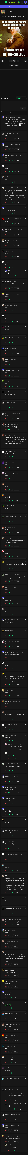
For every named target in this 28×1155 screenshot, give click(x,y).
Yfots (8, 270)
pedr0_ (7, 462)
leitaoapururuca (9, 1002)
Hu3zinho (7, 619)
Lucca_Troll (8, 820)
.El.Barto (7, 876)
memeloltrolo (8, 1024)
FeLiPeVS (7, 240)
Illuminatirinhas (9, 574)
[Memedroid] (5, 2)
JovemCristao (8, 1068)
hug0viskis (7, 992)
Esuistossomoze (9, 663)
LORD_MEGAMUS (9, 505)
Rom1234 (10, 744)
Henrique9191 (8, 641)
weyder (7, 587)
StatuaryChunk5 (9, 381)
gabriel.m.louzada (9, 970)
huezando (7, 609)
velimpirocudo (8, 1057)
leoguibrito (7, 830)
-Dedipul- (7, 551)
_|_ (6, 674)
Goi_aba (7, 787)
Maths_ (7, 809)
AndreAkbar (8, 538)
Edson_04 (7, 763)
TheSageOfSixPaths (10, 229)
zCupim (7, 981)
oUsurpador (8, 133)
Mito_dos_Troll (8, 413)
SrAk (6, 527)
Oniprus (7, 630)
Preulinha (7, 402)
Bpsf (6, 262)
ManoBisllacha (8, 326)
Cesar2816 (7, 251)
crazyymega (8, 281)
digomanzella (8, 294)
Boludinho (10, 1145)
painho (7, 798)
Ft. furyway (8, 1013)
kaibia (6, 735)
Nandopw (7, 1089)
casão (6, 348)
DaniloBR (7, 392)
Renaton (7, 952)
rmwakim (7, 1035)
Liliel (6, 316)
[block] (26, 12)
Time (24, 98)
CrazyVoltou (9, 11)
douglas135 (8, 370)
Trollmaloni (8, 776)
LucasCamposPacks (10, 652)
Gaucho (7, 177)
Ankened (7, 305)
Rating (18, 98)
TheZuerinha (8, 337)
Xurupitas (7, 941)
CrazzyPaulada (8, 144)
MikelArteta (8, 208)
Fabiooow (7, 187)
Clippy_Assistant (9, 451)
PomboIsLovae (8, 1046)
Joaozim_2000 (8, 484)
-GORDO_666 (8, 701)
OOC (6, 435)
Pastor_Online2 (9, 166)
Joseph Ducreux (14, 65)
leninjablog (8, 495)
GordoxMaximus (9, 516)
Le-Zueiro (7, 359)
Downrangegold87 (9, 919)
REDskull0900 (8, 865)
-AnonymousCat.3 (9, 854)
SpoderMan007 (9, 218)
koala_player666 (9, 117)
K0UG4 (7, 690)
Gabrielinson (8, 930)
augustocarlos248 (9, 473)
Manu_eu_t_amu (9, 1114)
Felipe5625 (8, 724)
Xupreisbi (7, 1136)
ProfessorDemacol (9, 562)
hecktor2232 (8, 841)
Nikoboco (7, 424)
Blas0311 (7, 712)
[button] (22, 2)
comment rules (18, 112)
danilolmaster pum (10, 897)
